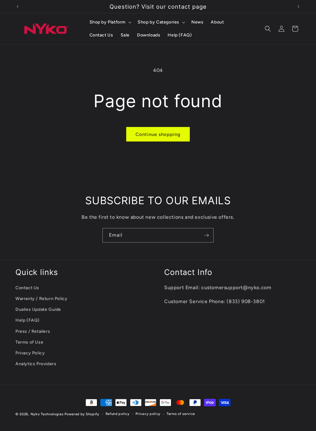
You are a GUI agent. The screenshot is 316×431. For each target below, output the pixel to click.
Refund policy (118, 414)
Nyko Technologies (47, 414)
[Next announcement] (298, 6)
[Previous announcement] (17, 6)
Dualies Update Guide (38, 309)
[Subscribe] (206, 235)
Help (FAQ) (27, 320)
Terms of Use (29, 342)
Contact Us (27, 287)
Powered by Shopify (81, 414)
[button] (110, 22)
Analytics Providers (35, 363)
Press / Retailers (32, 331)
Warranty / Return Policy (41, 298)
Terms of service (181, 414)
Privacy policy (147, 414)
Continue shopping (158, 134)
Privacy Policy (30, 353)
